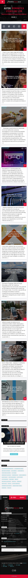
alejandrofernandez (7, 468)
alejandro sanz (19, 468)
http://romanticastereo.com (10, 541)
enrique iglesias (6, 475)
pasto (9, 483)
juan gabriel (22, 475)
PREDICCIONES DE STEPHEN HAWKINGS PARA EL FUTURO (14, 195)
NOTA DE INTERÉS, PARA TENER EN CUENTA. (14, 310)
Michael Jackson (6, 481)
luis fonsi (19, 477)
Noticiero (5, 566)
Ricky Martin (16, 483)
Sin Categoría (5, 148)
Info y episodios (14, 454)
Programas (10, 565)
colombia (13, 470)
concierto (21, 470)
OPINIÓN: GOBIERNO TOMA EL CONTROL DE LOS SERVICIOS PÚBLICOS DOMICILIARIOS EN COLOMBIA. (14, 389)
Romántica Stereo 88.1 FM (15, 9)
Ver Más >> (17, 533)
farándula (15, 475)
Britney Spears (6, 470)
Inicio (4, 565)
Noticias (4, 32)
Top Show (18, 565)
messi (16, 479)
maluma (11, 479)
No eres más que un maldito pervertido (14, 157)
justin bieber (12, 477)
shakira (4, 487)
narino (19, 481)
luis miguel (5, 479)
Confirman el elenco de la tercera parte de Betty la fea (14, 77)
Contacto (12, 566)
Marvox (24, 563)
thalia (9, 487)
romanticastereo (6, 485)
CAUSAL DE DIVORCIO (14, 116)
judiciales (4, 477)
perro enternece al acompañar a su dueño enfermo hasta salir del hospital (14, 40)
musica (14, 481)
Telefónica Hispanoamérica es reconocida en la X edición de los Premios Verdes (14, 271)
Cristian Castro (6, 473)
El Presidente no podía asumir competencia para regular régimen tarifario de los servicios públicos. (14, 234)
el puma (14, 473)
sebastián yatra (17, 485)
